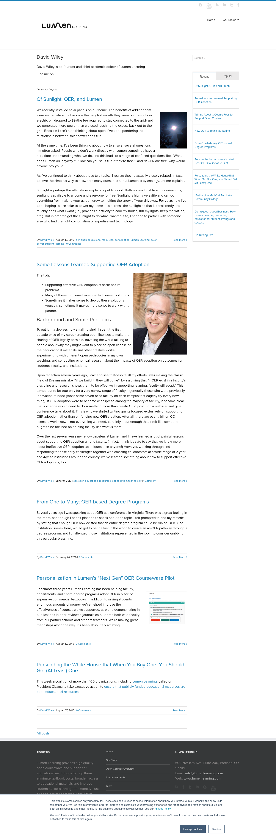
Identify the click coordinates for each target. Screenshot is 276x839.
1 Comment (149, 480)
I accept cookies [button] (192, 829)
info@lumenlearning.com (204, 773)
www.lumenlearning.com (202, 778)
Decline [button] (216, 829)
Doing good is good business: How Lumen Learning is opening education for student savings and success (215, 217)
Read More (179, 239)
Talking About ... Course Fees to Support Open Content (213, 116)
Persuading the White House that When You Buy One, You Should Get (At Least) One (110, 668)
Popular (227, 76)
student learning (54, 243)
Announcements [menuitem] (115, 777)
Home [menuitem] (211, 20)
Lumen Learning (140, 239)
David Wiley (47, 239)
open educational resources (97, 239)
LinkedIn (197, 788)
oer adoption (122, 239)
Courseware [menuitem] (231, 20)
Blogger (205, 788)
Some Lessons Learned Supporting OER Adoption (93, 264)
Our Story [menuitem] (111, 760)
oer (78, 239)
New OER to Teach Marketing (212, 131)
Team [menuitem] (109, 785)
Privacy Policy (162, 808)
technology (134, 480)
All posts (43, 733)
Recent (204, 76)
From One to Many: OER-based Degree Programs (93, 502)
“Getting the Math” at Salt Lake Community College (213, 197)
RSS (176, 786)
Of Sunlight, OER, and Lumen (69, 99)
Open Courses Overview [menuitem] (120, 768)
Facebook (183, 788)
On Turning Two (203, 235)
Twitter (190, 788)
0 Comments (73, 243)
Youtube (213, 788)
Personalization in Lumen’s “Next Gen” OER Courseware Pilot (105, 578)
